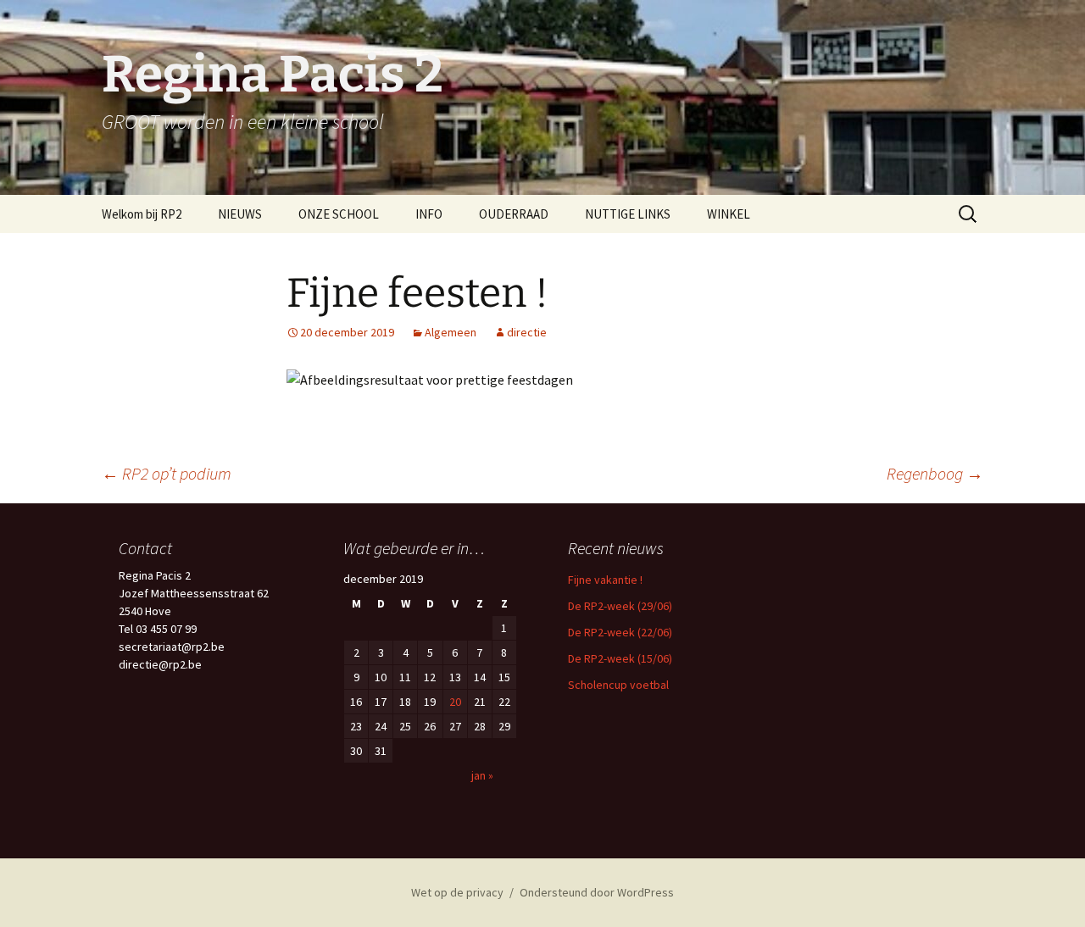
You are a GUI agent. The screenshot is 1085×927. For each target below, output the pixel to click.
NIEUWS (240, 214)
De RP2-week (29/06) (620, 605)
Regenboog (935, 473)
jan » (482, 775)
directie (527, 332)
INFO (428, 214)
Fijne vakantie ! (605, 579)
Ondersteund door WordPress (597, 892)
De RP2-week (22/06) (620, 632)
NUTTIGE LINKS (627, 214)
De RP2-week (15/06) (620, 658)
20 (455, 701)
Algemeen (450, 332)
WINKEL (728, 214)
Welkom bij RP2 (141, 214)
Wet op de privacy (457, 892)
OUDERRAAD (513, 214)
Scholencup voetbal (618, 684)
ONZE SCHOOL (338, 214)
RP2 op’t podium (166, 473)
